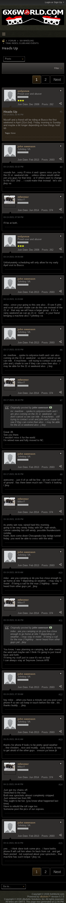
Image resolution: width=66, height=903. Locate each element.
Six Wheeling (27, 41)
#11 (61, 620)
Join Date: (23, 104)
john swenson (26, 146)
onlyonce (23, 91)
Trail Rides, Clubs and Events (22, 43)
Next (57, 80)
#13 (61, 739)
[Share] (60, 103)
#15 (61, 843)
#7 (61, 400)
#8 (61, 474)
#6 (61, 350)
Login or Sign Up (53, 2)
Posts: (45, 104)
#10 (61, 572)
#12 (61, 694)
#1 (61, 111)
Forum (12, 41)
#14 (61, 784)
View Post (50, 407)
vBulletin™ (45, 896)
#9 (61, 519)
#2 (61, 167)
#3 (61, 217)
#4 (61, 257)
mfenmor (23, 196)
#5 (61, 299)
